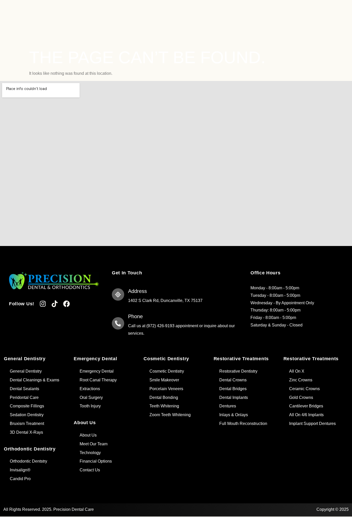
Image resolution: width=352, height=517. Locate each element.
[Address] (118, 294)
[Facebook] (66, 303)
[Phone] (118, 323)
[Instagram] (42, 303)
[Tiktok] (54, 303)
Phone (135, 316)
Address (137, 291)
